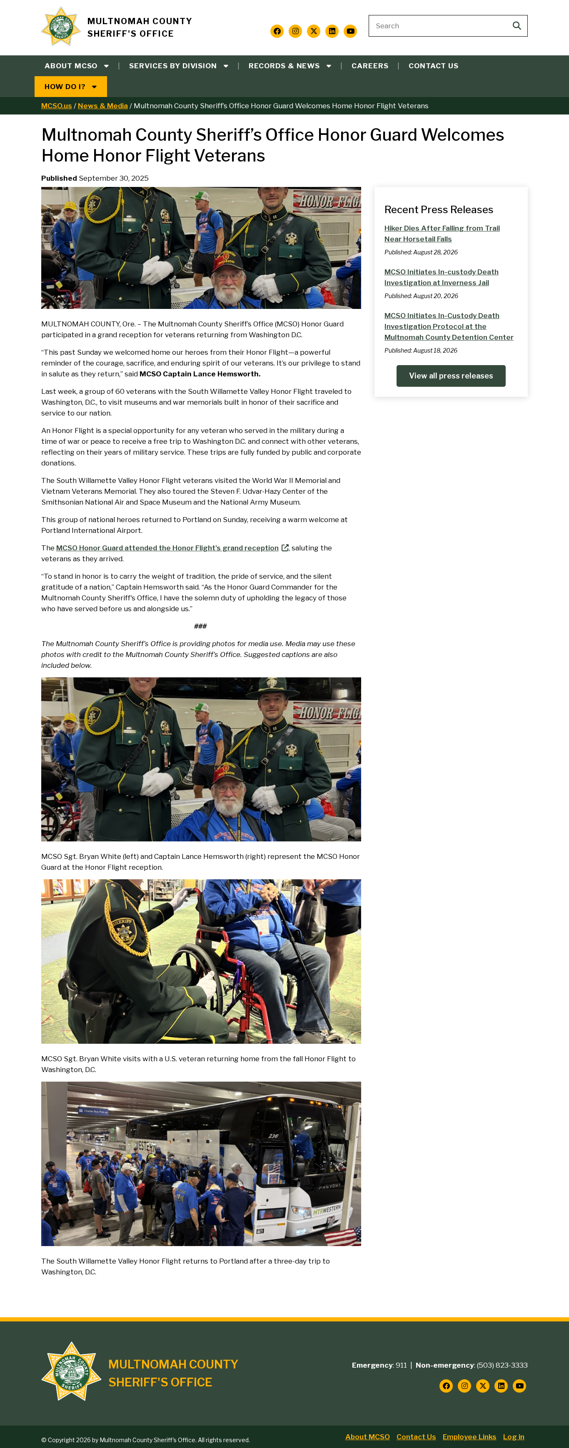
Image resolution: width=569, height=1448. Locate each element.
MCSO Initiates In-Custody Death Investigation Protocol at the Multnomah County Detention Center (449, 326)
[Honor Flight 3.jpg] (201, 306)
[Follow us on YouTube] (350, 31)
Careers (370, 66)
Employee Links (470, 1437)
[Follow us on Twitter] (313, 31)
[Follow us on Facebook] (277, 31)
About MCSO (367, 1437)
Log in (513, 1437)
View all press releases (451, 375)
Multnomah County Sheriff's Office (140, 27)
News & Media (103, 106)
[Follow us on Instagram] (295, 31)
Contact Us (434, 66)
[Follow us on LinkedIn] (332, 31)
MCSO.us (56, 106)
